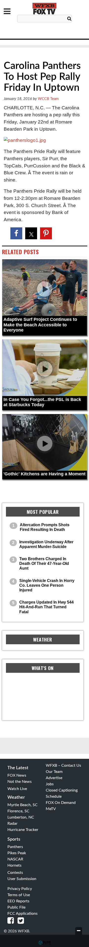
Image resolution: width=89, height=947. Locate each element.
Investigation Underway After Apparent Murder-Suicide (46, 544)
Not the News (19, 782)
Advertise (54, 778)
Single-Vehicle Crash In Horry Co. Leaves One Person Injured (46, 585)
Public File (16, 907)
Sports (13, 839)
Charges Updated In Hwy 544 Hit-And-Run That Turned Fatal (46, 607)
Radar (12, 823)
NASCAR (15, 859)
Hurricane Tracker (22, 830)
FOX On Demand (61, 803)
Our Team (54, 772)
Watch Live (17, 789)
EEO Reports (18, 901)
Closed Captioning (62, 790)
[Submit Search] (69, 19)
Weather (16, 797)
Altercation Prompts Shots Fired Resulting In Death (44, 527)
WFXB (44, 8)
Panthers (15, 847)
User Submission (21, 879)
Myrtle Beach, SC (22, 805)
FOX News (16, 775)
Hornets (14, 865)
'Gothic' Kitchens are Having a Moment (44, 473)
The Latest (17, 768)
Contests (15, 873)
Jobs (50, 784)
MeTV (51, 809)
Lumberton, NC (20, 817)
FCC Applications (22, 914)
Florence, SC (18, 811)
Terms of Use (18, 895)
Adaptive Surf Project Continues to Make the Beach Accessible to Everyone (40, 325)
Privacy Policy (19, 889)
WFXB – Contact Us (63, 765)
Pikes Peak (16, 853)
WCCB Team (48, 99)
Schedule (54, 796)
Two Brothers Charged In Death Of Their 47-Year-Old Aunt (44, 563)
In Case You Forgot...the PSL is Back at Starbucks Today (42, 402)
